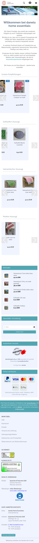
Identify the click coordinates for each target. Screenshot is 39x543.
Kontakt (4, 427)
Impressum (5, 423)
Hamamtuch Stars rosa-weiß (28, 191)
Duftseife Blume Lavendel (19, 144)
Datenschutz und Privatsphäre (11, 438)
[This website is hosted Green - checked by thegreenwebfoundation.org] (12, 467)
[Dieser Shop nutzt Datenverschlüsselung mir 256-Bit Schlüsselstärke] (8, 455)
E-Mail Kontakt (19, 409)
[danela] (7, 3)
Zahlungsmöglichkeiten (9, 434)
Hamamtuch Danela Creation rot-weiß (19, 96)
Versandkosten (31, 403)
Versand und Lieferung (9, 431)
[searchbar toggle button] (24, 3)
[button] (17, 13)
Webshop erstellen (12, 540)
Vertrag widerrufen (8, 535)
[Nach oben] (33, 540)
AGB (3, 420)
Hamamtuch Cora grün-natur (10, 191)
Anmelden (19, 332)
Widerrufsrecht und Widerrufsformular (14, 441)
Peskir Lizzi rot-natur (10, 238)
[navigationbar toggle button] (36, 3)
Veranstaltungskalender (14, 59)
